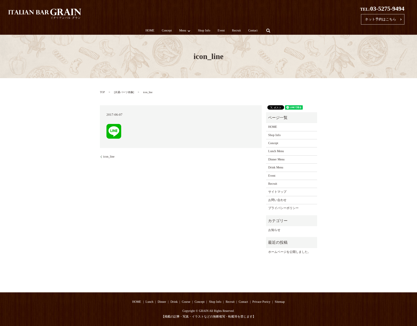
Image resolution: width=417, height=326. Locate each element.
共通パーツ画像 (124, 92)
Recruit (236, 30)
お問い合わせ (277, 200)
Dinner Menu (276, 159)
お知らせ (274, 230)
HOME (150, 30)
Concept (167, 30)
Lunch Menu (276, 151)
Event (221, 30)
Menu (182, 30)
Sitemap (280, 301)
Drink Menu (275, 167)
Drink (174, 301)
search (268, 30)
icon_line (108, 156)
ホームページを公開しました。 (289, 252)
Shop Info (204, 30)
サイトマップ (277, 191)
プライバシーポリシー (283, 208)
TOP (102, 92)
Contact (253, 30)
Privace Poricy (261, 301)
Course (186, 301)
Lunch (149, 301)
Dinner (162, 301)
